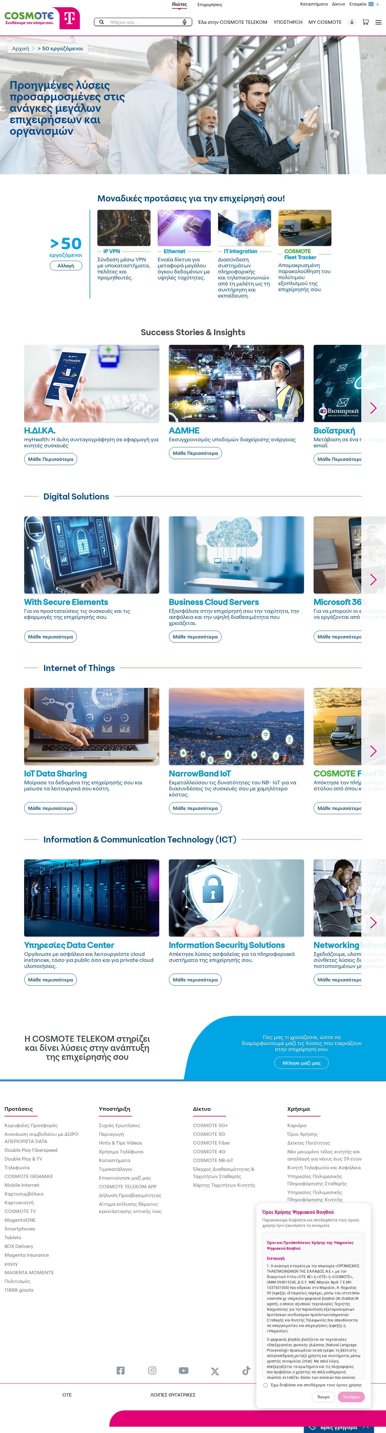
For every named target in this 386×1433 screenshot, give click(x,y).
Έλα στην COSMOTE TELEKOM (232, 22)
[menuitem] (121, 1370)
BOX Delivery (19, 1246)
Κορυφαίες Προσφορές (31, 1125)
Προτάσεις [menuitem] (19, 1108)
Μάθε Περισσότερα (50, 459)
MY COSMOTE (325, 22)
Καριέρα (296, 1125)
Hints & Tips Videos (120, 1143)
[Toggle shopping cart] (368, 21)
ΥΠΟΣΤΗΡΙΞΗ (288, 22)
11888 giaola (19, 1290)
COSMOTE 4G (209, 1151)
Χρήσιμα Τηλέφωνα (121, 1151)
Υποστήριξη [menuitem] (114, 1108)
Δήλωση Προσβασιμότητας (130, 1195)
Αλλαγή (66, 266)
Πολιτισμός (17, 1281)
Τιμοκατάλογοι (115, 1169)
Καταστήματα (314, 3)
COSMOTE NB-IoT (213, 1160)
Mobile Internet (22, 1185)
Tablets (13, 1237)
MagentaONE (20, 1220)
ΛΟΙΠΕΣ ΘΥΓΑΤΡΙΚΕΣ (172, 1395)
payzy (11, 1264)
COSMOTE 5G (209, 1134)
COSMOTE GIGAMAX (29, 1176)
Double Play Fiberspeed (31, 1150)
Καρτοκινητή (19, 1202)
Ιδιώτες (179, 4)
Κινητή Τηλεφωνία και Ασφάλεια (324, 1167)
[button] (352, 22)
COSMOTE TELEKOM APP (128, 1186)
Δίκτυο (338, 3)
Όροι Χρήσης (302, 1134)
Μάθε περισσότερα (50, 637)
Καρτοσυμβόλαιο (24, 1194)
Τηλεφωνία (17, 1167)
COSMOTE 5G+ (210, 1125)
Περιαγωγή (111, 1134)
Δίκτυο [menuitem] (202, 1108)
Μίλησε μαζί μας (302, 1063)
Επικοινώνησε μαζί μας (125, 1178)
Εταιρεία (358, 3)
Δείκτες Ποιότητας (308, 1143)
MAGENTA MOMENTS (29, 1272)
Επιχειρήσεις (210, 4)
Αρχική (20, 48)
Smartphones (20, 1229)
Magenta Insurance (27, 1255)
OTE (67, 1395)
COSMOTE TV (20, 1211)
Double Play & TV (23, 1159)
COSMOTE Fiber (211, 1143)
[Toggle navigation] (377, 22)
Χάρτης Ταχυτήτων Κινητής (224, 1185)
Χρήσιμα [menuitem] (298, 1108)
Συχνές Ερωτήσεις (119, 1125)
